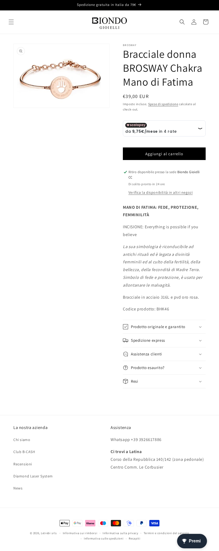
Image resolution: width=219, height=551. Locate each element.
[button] (11, 22)
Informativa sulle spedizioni (104, 538)
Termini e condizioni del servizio (166, 533)
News (17, 488)
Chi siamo (21, 439)
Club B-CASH (24, 451)
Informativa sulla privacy (120, 533)
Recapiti (134, 538)
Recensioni (22, 464)
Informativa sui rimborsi (80, 533)
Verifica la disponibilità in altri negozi (160, 192)
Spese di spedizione (163, 104)
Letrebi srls (49, 533)
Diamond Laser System (33, 476)
